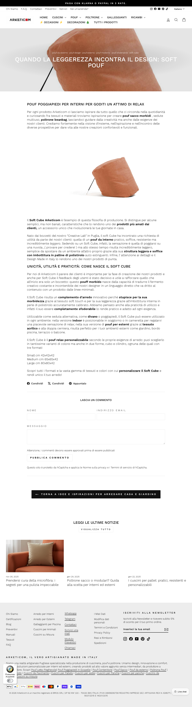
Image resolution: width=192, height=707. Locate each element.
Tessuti (10, 639)
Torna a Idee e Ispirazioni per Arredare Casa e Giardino (98, 494)
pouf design (75, 53)
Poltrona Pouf (158, 669)
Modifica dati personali (101, 621)
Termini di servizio (121, 467)
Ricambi (137, 17)
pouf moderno (103, 53)
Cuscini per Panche (108, 673)
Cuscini (58, 17)
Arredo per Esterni (44, 619)
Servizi (63, 8)
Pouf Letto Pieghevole (43, 669)
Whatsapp (70, 613)
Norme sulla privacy (94, 467)
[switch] (10, 680)
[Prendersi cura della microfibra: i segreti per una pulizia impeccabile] (35, 556)
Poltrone (93, 17)
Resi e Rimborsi (103, 637)
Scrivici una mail (71, 632)
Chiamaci (70, 647)
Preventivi (50, 8)
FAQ (8, 644)
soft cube (134, 53)
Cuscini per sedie (85, 673)
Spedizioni (100, 642)
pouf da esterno (60, 53)
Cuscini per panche (133, 673)
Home (44, 17)
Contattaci (36, 8)
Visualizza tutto (96, 529)
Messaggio (37, 426)
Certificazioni (13, 619)
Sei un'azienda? (79, 8)
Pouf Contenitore (102, 669)
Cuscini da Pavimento (36, 673)
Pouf (75, 17)
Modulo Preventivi (70, 640)
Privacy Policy (102, 632)
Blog (8, 624)
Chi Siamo (12, 8)
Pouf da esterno (139, 669)
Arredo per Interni (43, 613)
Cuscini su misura (26, 676)
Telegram (70, 618)
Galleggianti (117, 17)
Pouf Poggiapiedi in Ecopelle (74, 669)
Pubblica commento (49, 457)
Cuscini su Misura (43, 634)
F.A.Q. (24, 8)
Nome (32, 410)
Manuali (10, 634)
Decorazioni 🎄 (78, 22)
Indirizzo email (111, 410)
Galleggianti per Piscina (47, 624)
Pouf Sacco (121, 669)
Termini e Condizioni (106, 627)
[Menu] (15, 665)
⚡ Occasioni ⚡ (51, 22)
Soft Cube (36, 220)
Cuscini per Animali (44, 629)
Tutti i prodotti (105, 22)
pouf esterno (88, 53)
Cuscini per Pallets (62, 673)
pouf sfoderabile (120, 53)
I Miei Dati (99, 613)
